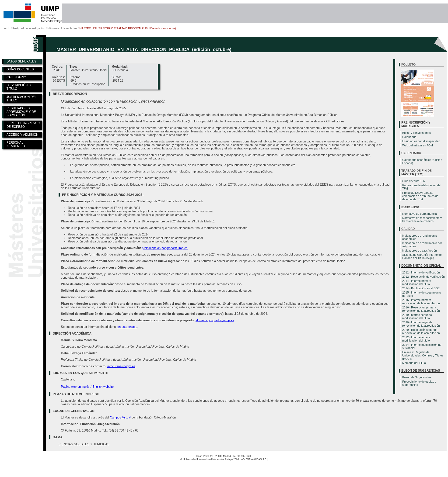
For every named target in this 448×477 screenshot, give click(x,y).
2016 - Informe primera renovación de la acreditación (421, 301)
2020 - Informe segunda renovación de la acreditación (421, 324)
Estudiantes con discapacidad (421, 141)
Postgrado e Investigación (28, 28)
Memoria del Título (414, 363)
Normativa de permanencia (419, 213)
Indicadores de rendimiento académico (419, 237)
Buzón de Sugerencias (416, 377)
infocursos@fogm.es (121, 366)
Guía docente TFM (414, 181)
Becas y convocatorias (416, 133)
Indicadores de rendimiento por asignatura (422, 245)
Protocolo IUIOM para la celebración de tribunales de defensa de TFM (420, 196)
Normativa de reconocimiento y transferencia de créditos (422, 219)
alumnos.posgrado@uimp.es (215, 320)
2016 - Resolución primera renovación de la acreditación (421, 309)
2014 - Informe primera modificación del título (416, 282)
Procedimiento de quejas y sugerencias (419, 383)
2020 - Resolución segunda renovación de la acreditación (421, 331)
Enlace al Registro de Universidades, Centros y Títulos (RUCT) (422, 355)
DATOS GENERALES (21, 61)
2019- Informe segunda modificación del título (417, 316)
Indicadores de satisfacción (419, 250)
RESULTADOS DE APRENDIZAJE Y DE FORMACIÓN (21, 112)
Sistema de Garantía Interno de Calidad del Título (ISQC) (422, 256)
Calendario (409, 137)
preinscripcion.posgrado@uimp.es (165, 248)
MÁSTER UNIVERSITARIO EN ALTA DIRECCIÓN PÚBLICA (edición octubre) (127, 28)
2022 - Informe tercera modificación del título (416, 339)
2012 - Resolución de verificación (423, 276)
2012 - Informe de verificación (421, 272)
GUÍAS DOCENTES (20, 69)
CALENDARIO (16, 77)
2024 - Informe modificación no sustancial (421, 346)
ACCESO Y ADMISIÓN (22, 134)
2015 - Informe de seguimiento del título (421, 294)
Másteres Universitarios (62, 28)
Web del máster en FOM (417, 145)
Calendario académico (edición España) (422, 161)
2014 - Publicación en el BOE (421, 288)
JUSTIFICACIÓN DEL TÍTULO (21, 98)
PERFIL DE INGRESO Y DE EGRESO (23, 124)
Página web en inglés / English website (87, 386)
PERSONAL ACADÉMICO (16, 144)
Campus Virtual (120, 417)
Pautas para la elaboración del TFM (421, 187)
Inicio (7, 28)
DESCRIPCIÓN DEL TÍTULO (20, 86)
